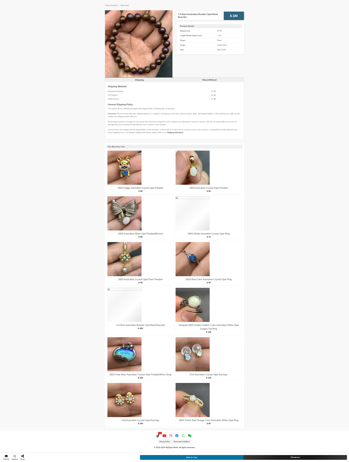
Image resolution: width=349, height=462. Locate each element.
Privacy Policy (165, 442)
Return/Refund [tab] (209, 80)
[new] (158, 435)
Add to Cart (191, 457)
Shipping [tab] (139, 80)
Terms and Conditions (181, 442)
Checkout (295, 457)
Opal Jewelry (111, 5)
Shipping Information (175, 132)
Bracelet (125, 5)
